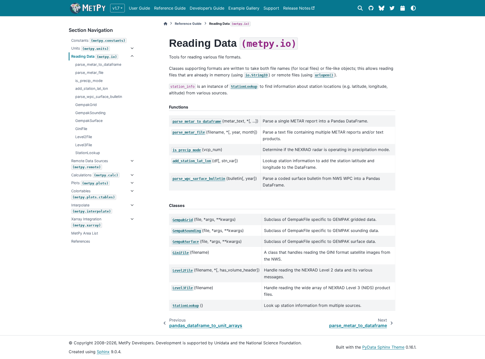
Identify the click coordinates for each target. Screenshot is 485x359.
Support (271, 8)
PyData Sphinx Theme (383, 347)
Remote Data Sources (89, 164)
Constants (98, 40)
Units (90, 48)
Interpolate (91, 208)
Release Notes (296, 8)
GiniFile (81, 128)
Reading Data (94, 56)
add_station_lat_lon (91, 88)
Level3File (83, 145)
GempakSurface (89, 120)
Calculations (94, 175)
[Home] (165, 23)
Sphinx (103, 351)
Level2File (83, 137)
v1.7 (115, 8)
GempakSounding (90, 113)
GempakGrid (86, 104)
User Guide (139, 8)
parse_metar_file (89, 72)
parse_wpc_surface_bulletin (98, 96)
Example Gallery (243, 8)
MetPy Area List (84, 233)
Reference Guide (170, 8)
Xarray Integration (86, 222)
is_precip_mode (89, 80)
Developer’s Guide (207, 8)
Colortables (93, 194)
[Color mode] (413, 8)
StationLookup (87, 153)
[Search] (360, 8)
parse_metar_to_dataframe (98, 64)
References (80, 241)
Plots (89, 183)
